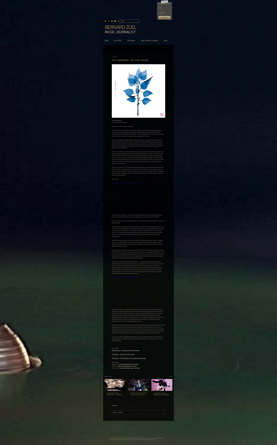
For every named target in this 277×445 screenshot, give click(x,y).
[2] (108, 21)
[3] (105, 21)
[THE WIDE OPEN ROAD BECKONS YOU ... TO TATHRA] (115, 385)
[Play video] (138, 197)
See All (170, 376)
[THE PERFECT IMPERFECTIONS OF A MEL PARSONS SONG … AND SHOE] (138, 385)
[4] (111, 21)
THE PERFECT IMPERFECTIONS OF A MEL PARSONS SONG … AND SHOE (138, 394)
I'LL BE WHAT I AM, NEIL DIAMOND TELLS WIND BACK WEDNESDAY (161, 394)
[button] (119, 40)
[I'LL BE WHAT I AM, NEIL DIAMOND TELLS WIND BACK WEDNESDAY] (161, 385)
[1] (115, 21)
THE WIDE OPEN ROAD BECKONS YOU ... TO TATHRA (114, 394)
